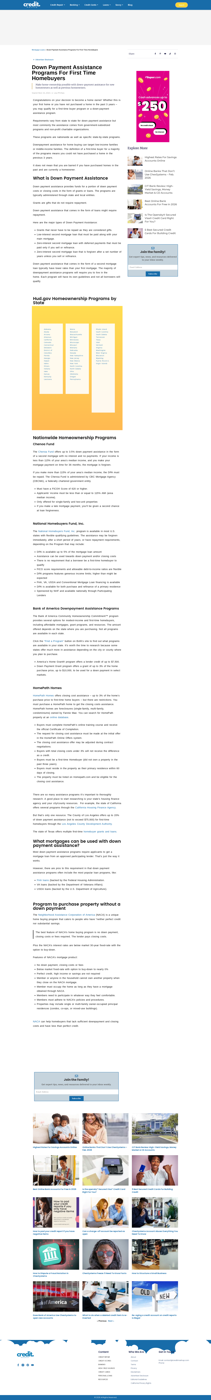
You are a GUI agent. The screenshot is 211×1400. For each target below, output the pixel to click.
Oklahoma (74, 374)
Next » (111, 1321)
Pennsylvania (75, 379)
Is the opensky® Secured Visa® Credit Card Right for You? (160, 218)
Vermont (99, 345)
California (48, 340)
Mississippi (74, 342)
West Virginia (101, 353)
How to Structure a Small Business (149, 1273)
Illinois (46, 366)
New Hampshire (76, 356)
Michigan (73, 337)
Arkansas (47, 337)
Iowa (46, 371)
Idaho (46, 363)
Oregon (73, 377)
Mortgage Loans (38, 50)
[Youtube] (32, 1365)
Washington (101, 350)
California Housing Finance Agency (95, 807)
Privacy (134, 1368)
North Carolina (76, 366)
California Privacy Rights (141, 1383)
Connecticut (49, 345)
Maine (72, 329)
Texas (98, 340)
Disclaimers (135, 1372)
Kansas (47, 374)
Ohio (72, 371)
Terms (133, 1364)
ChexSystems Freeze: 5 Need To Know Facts (104, 1273)
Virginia (99, 348)
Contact (134, 1360)
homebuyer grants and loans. (100, 831)
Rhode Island (101, 329)
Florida (47, 356)
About (133, 1357)
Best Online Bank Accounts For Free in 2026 (54, 1189)
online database (59, 717)
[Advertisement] (105, 26)
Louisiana (48, 379)
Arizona (47, 334)
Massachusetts (76, 334)
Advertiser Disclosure (44, 60)
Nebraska (74, 350)
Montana (73, 348)
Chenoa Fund (46, 451)
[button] (76, 59)
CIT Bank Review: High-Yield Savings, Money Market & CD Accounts (159, 189)
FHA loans (43, 880)
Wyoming (99, 358)
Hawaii (46, 361)
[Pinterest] (27, 1365)
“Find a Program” (54, 641)
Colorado (47, 342)
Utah (98, 342)
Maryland (74, 332)
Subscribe (76, 1098)
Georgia (47, 358)
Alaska (46, 332)
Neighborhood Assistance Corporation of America (66, 914)
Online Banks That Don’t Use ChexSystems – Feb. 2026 (160, 174)
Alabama (47, 329)
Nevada (73, 353)
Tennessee (100, 337)
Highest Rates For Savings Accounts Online (55, 1147)
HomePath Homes (43, 695)
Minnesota (74, 340)
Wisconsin (100, 356)
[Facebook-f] (18, 1365)
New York (74, 363)
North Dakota (75, 369)
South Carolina (102, 332)
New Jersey (74, 358)
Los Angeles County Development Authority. (87, 824)
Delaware (48, 348)
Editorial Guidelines (139, 1379)
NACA (36, 1021)
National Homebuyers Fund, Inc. (56, 531)
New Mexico (75, 361)
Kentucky (47, 377)
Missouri (73, 345)
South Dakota (101, 334)
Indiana (47, 369)
